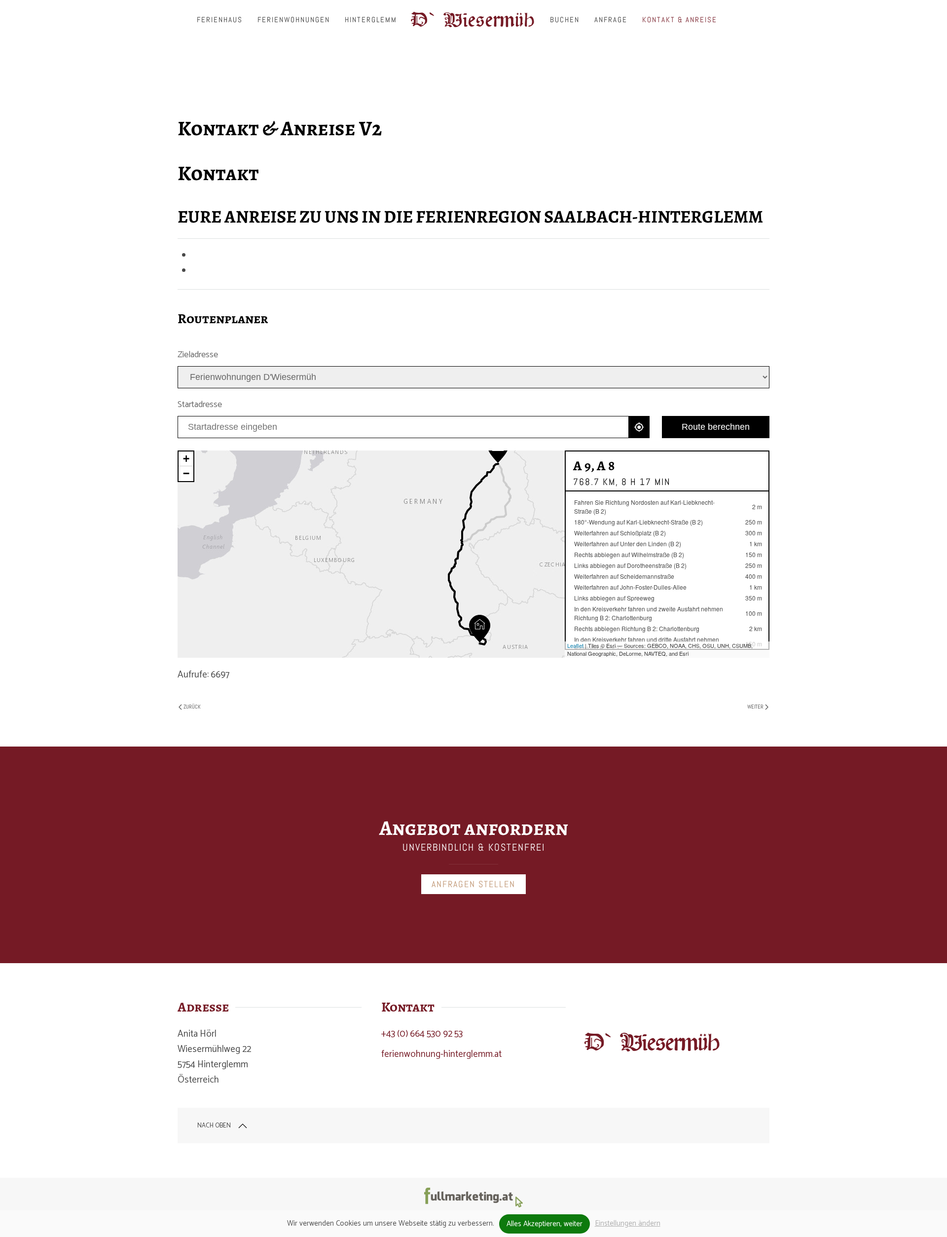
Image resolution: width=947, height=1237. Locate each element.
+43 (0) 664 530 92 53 (422, 1034)
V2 (411, 77)
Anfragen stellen (473, 884)
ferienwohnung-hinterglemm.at (441, 1054)
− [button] (186, 473)
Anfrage (610, 19)
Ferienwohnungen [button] (293, 19)
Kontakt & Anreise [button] (679, 19)
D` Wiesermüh (473, 20)
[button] (243, 1126)
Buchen (565, 19)
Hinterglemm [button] (371, 19)
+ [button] (186, 458)
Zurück (192, 706)
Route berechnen (716, 427)
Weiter (755, 706)
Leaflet (575, 645)
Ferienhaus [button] (220, 19)
